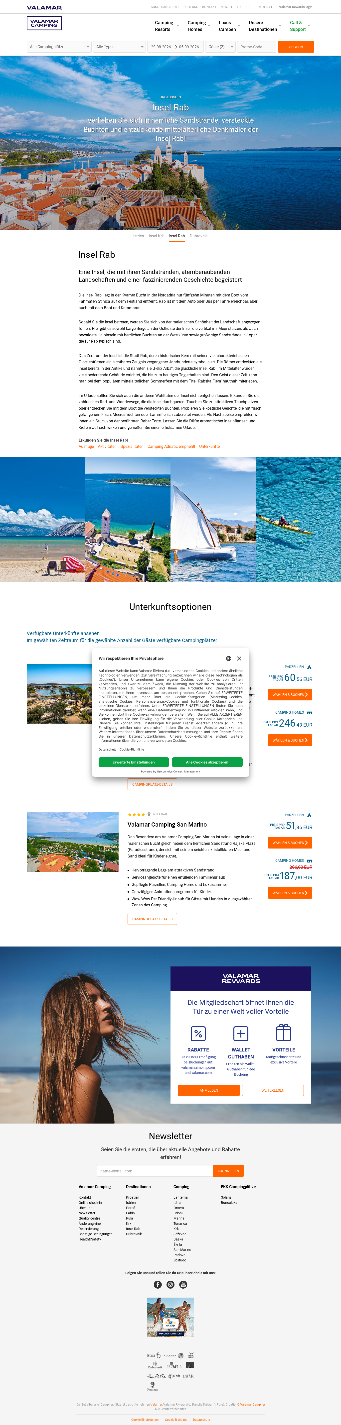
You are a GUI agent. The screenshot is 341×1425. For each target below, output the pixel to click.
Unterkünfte (209, 446)
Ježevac (179, 1234)
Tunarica (180, 1224)
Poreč (130, 1208)
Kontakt (209, 7)
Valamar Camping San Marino (167, 824)
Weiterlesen (273, 1090)
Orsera (178, 1208)
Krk (128, 1224)
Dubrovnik (199, 236)
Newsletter (230, 7)
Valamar (156, 1404)
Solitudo (179, 1260)
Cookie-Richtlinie (176, 1420)
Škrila (177, 1244)
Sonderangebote (165, 7)
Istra (177, 1203)
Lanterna (180, 1197)
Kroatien (132, 1197)
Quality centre (89, 1218)
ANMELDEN (209, 1090)
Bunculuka (229, 1203)
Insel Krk (156, 236)
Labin (130, 1213)
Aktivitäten (107, 446)
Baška (178, 1239)
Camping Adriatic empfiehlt (171, 446)
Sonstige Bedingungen (96, 1234)
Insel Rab (177, 236)
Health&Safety (90, 1239)
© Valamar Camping (251, 1404)
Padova (179, 1255)
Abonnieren (228, 1171)
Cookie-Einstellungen (145, 1420)
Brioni (177, 1213)
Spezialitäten (132, 446)
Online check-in (90, 1203)
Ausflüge (86, 446)
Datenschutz (201, 1420)
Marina (178, 1218)
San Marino (182, 1250)
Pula (129, 1218)
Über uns (190, 7)
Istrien (138, 236)
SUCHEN (296, 47)
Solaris (226, 1197)
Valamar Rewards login (295, 7)
